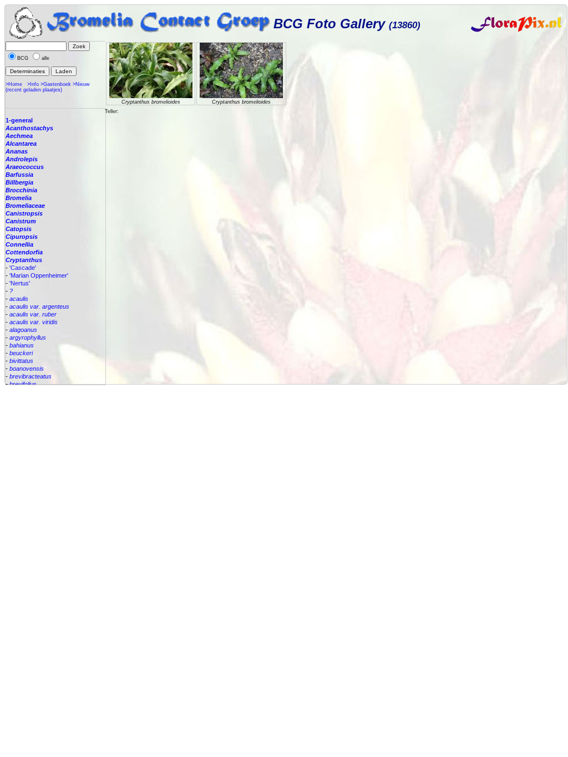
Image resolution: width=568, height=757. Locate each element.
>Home (14, 84)
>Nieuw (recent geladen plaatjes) (48, 87)
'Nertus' (19, 283)
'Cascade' (22, 267)
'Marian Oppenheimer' (38, 275)
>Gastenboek (55, 84)
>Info (33, 84)
